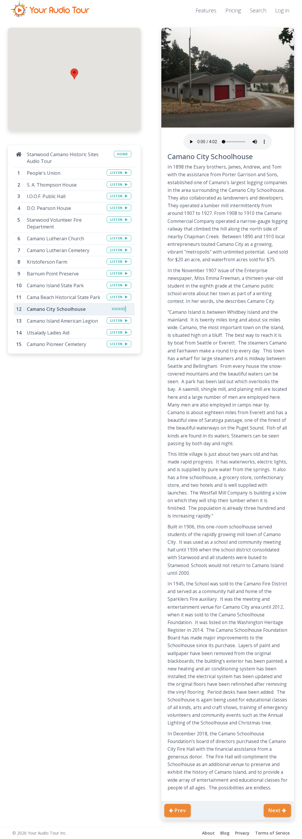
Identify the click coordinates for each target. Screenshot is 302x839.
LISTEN (117, 172)
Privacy (242, 833)
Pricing (233, 10)
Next (274, 810)
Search (258, 10)
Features (206, 10)
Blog (224, 833)
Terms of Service (272, 833)
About (208, 833)
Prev (180, 810)
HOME (122, 154)
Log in (282, 10)
